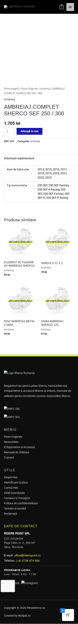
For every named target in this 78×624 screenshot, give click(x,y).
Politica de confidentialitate (21, 503)
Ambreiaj (45, 88)
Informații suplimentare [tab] (19, 158)
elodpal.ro (24, 615)
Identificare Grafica (16, 482)
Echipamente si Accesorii (19, 447)
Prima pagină (11, 88)
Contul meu (11, 487)
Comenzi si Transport (17, 498)
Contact (9, 457)
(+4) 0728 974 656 (28, 560)
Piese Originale (29, 88)
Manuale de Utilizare (16, 452)
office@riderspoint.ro (27, 555)
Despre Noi (10, 477)
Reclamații (10, 513)
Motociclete (11, 442)
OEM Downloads (14, 492)
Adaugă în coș (29, 131)
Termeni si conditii (15, 508)
